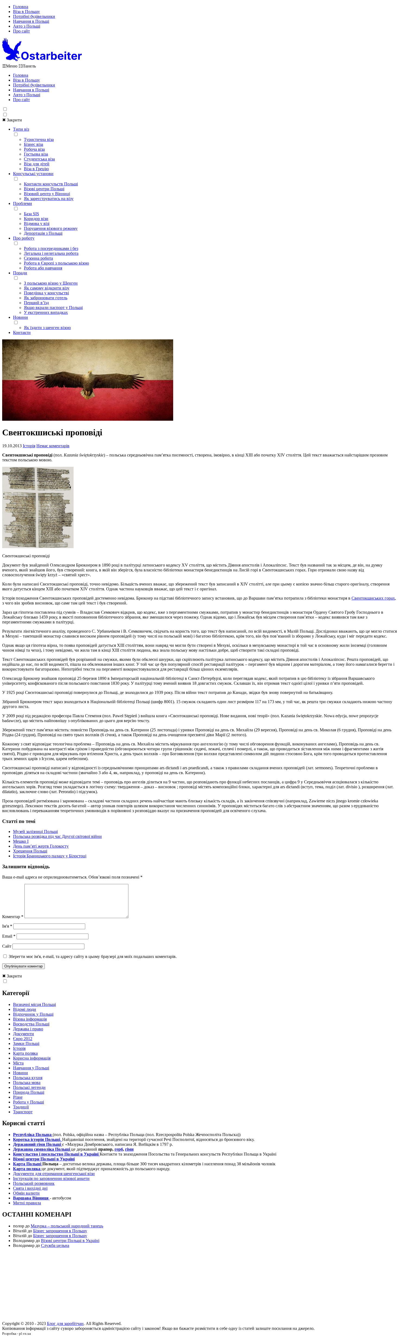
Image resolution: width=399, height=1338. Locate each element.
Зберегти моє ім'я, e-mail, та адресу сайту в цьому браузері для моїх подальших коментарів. (93, 956)
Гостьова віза (36, 154)
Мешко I (20, 841)
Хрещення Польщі (30, 851)
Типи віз (21, 129)
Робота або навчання (43, 268)
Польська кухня (27, 1077)
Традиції (21, 1107)
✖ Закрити (12, 120)
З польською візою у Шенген (51, 283)
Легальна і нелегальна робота (51, 253)
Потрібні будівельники (34, 16)
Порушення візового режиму (51, 228)
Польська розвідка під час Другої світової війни (57, 836)
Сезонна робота (38, 258)
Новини (20, 317)
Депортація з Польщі (43, 233)
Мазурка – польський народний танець (67, 1226)
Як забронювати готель (45, 297)
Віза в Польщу (26, 11)
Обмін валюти (26, 1193)
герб (119, 1149)
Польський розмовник (34, 1183)
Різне (18, 1097)
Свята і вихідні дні (30, 1188)
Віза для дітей (36, 164)
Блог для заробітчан (65, 1323)
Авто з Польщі (26, 26)
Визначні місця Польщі (34, 1004)
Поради (20, 273)
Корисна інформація (31, 1058)
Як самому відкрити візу (46, 288)
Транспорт (23, 1111)
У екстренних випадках (46, 312)
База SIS (31, 213)
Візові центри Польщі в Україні (70, 1240)
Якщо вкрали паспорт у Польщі (53, 307)
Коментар (12, 916)
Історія (29, 445)
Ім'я (7, 926)
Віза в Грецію (36, 168)
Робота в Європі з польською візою (56, 263)
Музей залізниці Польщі (35, 831)
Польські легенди (29, 1087)
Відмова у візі (36, 223)
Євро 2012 (22, 1038)
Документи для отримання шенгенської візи (54, 1173)
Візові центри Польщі (44, 188)
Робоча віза (34, 149)
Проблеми (22, 203)
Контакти (22, 332)
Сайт (6, 946)
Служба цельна (55, 1245)
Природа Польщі (28, 1092)
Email (8, 936)
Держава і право (28, 1029)
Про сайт (21, 31)
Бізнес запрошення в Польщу (60, 1230)
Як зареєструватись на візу (49, 198)
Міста (18, 1063)
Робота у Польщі (28, 1102)
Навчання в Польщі (31, 21)
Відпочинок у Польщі (33, 1014)
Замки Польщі (26, 1043)
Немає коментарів (52, 445)
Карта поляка (25, 1053)
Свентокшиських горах (373, 598)
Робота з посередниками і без (51, 248)
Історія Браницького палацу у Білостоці (49, 856)
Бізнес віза (33, 144)
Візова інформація (30, 1019)
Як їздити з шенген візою (47, 327)
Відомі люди (24, 1009)
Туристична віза (39, 139)
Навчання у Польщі (31, 1068)
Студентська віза (39, 159)
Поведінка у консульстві (46, 293)
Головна (20, 6)
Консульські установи (33, 173)
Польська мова (26, 1082)
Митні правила (27, 1203)
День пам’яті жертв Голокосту (41, 846)
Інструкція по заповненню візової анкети (51, 1178)
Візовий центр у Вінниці (47, 193)
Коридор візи (36, 218)
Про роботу (23, 238)
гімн (129, 1149)
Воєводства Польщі (31, 1024)
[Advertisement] (199, 1286)
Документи (23, 1033)
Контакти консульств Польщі (51, 184)
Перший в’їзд (36, 302)
